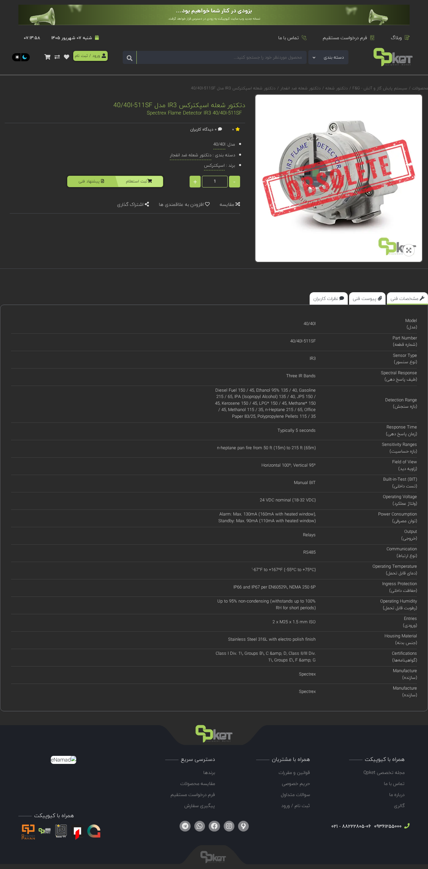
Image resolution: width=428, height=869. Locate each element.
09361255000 (387, 826)
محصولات (420, 88)
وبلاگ (396, 37)
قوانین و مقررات (294, 772)
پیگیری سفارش (199, 805)
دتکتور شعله (336, 88)
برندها (209, 772)
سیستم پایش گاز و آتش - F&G (379, 88)
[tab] (407, 298)
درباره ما (397, 794)
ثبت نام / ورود (295, 805)
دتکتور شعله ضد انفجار (300, 88)
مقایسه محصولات (197, 783)
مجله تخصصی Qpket (384, 772)
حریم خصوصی (296, 783)
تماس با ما (288, 37)
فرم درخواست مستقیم (345, 37)
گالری (399, 805)
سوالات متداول (295, 794)
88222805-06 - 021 (351, 826)
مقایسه (227, 204)
